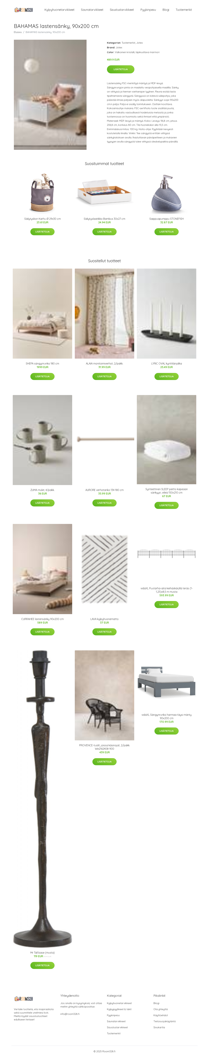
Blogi (165, 10)
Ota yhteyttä (160, 1009)
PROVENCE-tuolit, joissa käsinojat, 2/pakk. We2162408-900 (104, 747)
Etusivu (18, 32)
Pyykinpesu (148, 10)
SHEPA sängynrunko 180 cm (42, 363)
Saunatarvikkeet (92, 10)
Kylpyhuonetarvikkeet (59, 10)
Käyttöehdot (160, 1015)
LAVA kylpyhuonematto (104, 619)
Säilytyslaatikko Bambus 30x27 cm (104, 218)
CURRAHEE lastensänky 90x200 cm (42, 619)
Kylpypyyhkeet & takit (119, 1009)
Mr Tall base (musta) (42, 952)
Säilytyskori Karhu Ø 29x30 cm (42, 218)
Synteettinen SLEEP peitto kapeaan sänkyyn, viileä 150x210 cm (166, 490)
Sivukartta (159, 1027)
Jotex (139, 42)
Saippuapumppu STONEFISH (166, 218)
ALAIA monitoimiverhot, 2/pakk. (104, 363)
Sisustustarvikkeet (122, 10)
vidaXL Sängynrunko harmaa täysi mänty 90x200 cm (167, 716)
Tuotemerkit (184, 10)
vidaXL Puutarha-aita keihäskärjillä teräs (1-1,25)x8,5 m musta (167, 590)
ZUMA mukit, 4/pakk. (42, 490)
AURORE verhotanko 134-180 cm (104, 490)
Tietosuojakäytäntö (164, 1021)
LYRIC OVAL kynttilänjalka (166, 363)
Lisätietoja (121, 69)
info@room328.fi (70, 1014)
